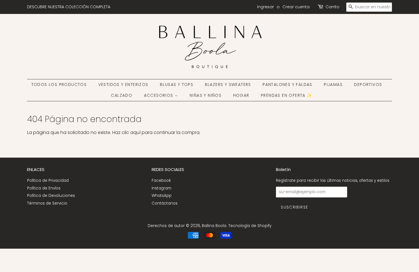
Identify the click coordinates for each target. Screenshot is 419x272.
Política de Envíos (43, 188)
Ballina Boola (214, 225)
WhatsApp (162, 195)
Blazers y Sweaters (228, 84)
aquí (135, 132)
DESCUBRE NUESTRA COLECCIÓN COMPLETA (68, 7)
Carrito (332, 7)
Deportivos (368, 84)
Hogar (241, 95)
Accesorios (159, 95)
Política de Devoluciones (51, 195)
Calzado (121, 95)
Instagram (161, 188)
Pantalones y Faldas (287, 84)
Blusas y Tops (176, 84)
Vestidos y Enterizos (123, 84)
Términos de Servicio (47, 203)
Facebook (161, 180)
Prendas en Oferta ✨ (286, 95)
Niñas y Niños (205, 95)
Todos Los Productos (59, 84)
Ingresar (265, 7)
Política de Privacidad (48, 180)
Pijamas (333, 84)
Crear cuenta (296, 7)
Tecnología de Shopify (249, 225)
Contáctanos (165, 203)
